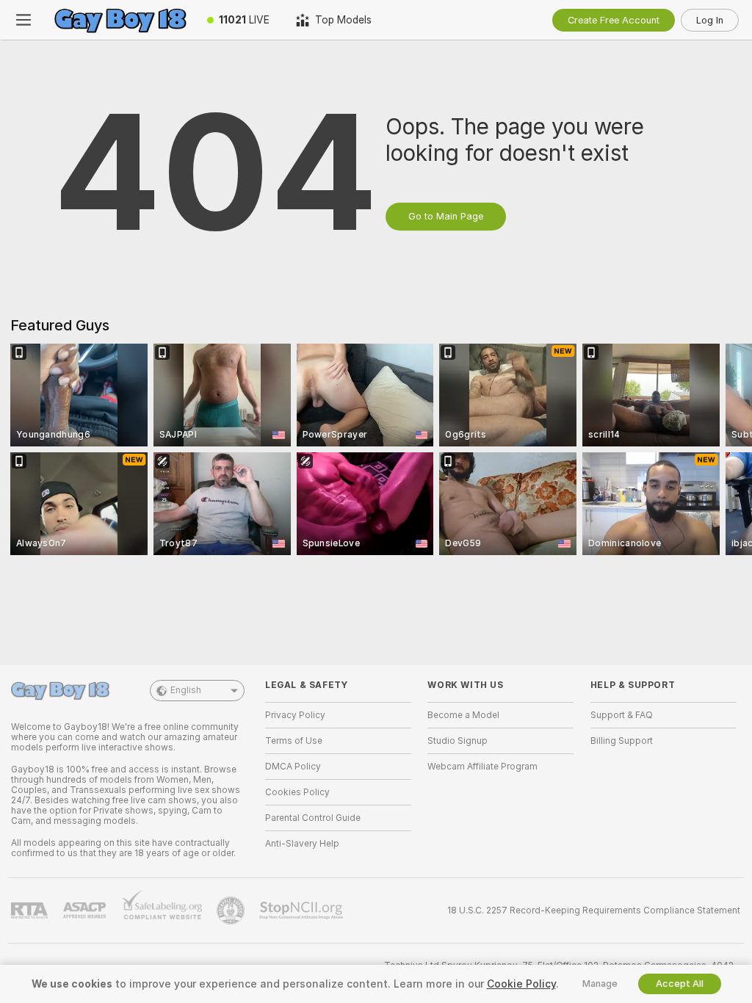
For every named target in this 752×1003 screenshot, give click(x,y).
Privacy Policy (295, 715)
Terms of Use (293, 741)
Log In (709, 20)
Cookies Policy (297, 792)
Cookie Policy (521, 984)
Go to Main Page (445, 216)
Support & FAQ (621, 715)
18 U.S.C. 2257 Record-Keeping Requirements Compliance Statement (593, 910)
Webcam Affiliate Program (482, 766)
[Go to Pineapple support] (232, 910)
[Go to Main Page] (120, 20)
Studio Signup (457, 741)
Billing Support (621, 741)
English (185, 690)
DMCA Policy (293, 766)
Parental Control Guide (313, 818)
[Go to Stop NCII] (302, 910)
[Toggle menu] (23, 20)
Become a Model (463, 715)
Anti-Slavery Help (302, 844)
